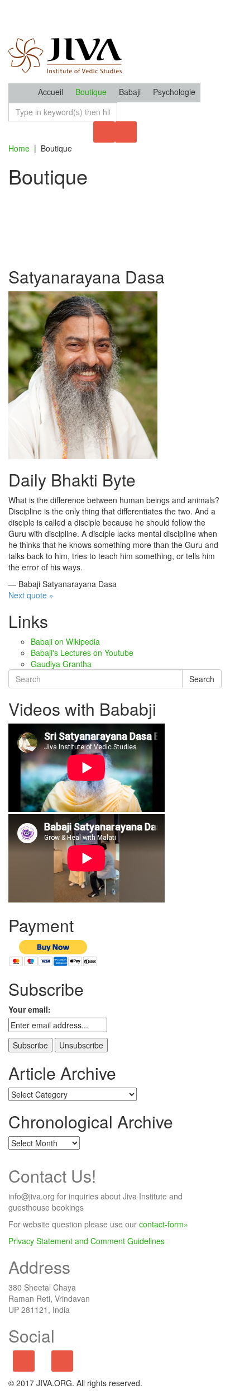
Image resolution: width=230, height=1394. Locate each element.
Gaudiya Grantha (61, 663)
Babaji (130, 91)
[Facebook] (23, 1361)
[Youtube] (62, 1361)
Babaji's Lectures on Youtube (82, 652)
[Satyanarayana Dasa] (82, 374)
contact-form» (163, 1224)
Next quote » (31, 595)
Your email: (29, 1009)
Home (19, 148)
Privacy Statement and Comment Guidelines (86, 1240)
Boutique (91, 91)
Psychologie (174, 91)
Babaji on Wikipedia (65, 641)
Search (201, 678)
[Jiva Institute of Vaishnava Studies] (65, 41)
